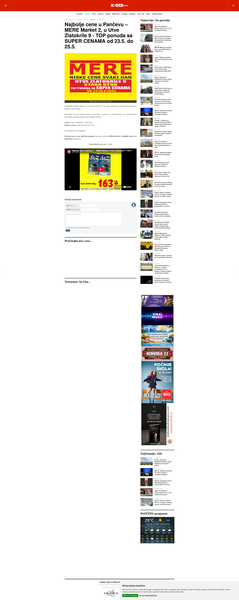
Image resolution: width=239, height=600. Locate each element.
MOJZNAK (132, 14)
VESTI (94, 14)
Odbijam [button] (134, 595)
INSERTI (107, 14)
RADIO (148, 14)
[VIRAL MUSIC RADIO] (157, 316)
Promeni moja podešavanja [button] (148, 595)
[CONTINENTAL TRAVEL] (157, 335)
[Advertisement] (101, 261)
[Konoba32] (157, 353)
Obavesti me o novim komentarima (79, 227)
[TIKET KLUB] (157, 301)
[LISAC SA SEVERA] (157, 424)
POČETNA (79, 14)
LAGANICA (124, 14)
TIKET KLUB (140, 14)
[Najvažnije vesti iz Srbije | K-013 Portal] (119, 5)
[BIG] (157, 382)
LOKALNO (87, 14)
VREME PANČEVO (157, 14)
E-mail (73, 209)
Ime (70, 205)
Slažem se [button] (126, 595)
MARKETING (115, 14)
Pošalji (67, 230)
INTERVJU (101, 14)
